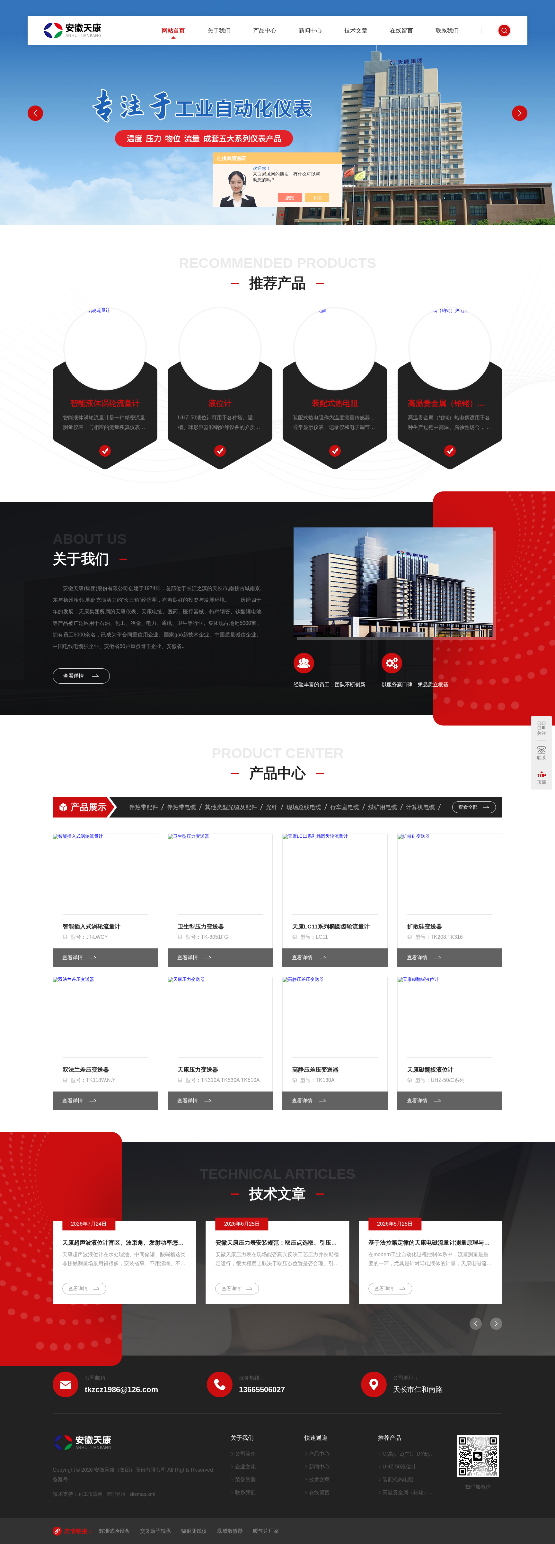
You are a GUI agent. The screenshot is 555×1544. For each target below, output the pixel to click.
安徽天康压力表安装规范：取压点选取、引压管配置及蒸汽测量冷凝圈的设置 (124, 1242)
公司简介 (245, 1454)
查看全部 (468, 807)
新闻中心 (310, 30)
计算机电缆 (420, 807)
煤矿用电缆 (382, 807)
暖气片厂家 (266, 1531)
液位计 (220, 403)
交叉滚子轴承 (155, 1531)
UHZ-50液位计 (399, 1466)
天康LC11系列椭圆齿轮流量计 (331, 926)
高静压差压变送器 (315, 1069)
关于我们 (219, 30)
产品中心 (264, 30)
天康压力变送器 (198, 1069)
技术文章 (355, 30)
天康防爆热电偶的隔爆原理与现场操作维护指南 (429, 1242)
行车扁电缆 (344, 807)
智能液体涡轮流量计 (105, 403)
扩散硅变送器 (424, 926)
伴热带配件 (143, 807)
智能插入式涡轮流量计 (91, 926)
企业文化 (245, 1466)
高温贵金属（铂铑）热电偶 (450, 403)
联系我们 (447, 30)
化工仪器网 (90, 1494)
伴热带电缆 (181, 807)
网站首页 (173, 30)
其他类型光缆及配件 (231, 807)
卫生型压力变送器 (201, 926)
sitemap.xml (142, 1494)
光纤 (272, 807)
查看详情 (74, 676)
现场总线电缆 (303, 807)
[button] (273, 215)
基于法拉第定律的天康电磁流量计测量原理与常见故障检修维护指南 (278, 1242)
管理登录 (116, 1494)
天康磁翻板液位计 (430, 1069)
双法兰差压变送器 (86, 1069)
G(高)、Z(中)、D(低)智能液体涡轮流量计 (411, 1454)
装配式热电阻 (335, 403)
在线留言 (401, 30)
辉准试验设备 (114, 1531)
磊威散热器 (230, 1531)
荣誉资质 (245, 1479)
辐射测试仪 (194, 1531)
